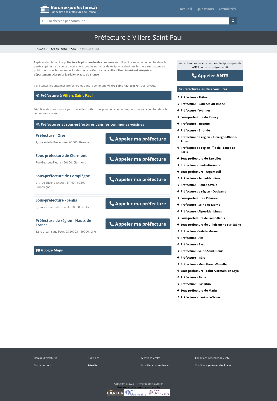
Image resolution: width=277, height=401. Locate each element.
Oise (73, 48)
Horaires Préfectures (45, 358)
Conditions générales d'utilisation (213, 365)
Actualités (227, 9)
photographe (152, 387)
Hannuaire (123, 387)
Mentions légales (150, 358)
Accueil (186, 9)
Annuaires (137, 387)
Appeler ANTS (212, 75)
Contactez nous (42, 365)
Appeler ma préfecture (140, 139)
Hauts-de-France (58, 48)
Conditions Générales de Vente (212, 358)
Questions (205, 9)
